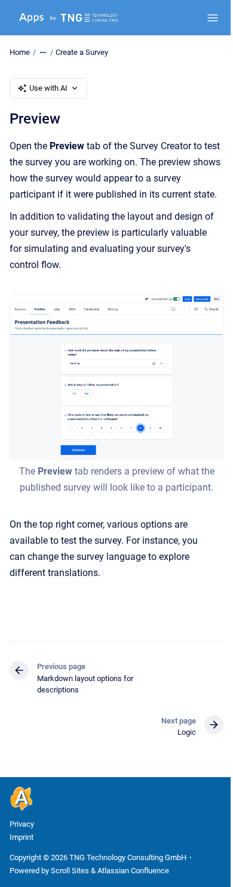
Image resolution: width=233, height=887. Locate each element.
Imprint (21, 837)
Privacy (22, 824)
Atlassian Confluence (133, 870)
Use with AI (48, 88)
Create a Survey (82, 52)
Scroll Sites (70, 870)
